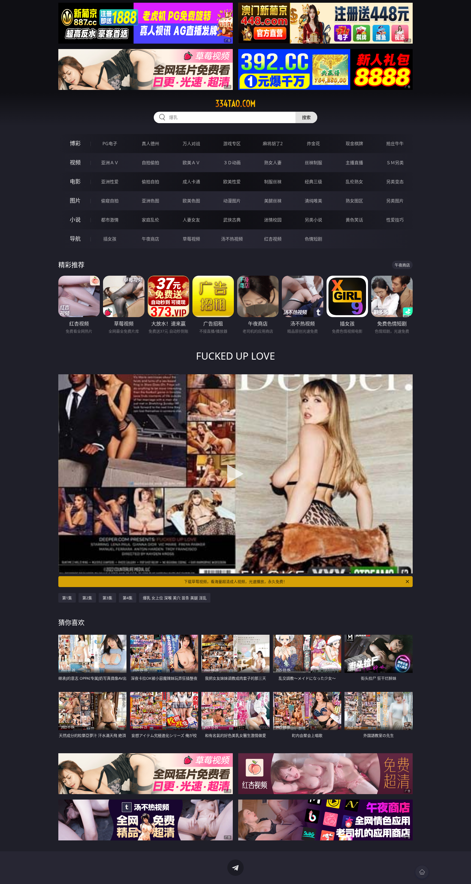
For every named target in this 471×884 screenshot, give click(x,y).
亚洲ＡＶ (110, 163)
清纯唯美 (313, 201)
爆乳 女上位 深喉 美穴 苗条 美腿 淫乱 (175, 597)
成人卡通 (191, 182)
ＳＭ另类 (395, 163)
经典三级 (313, 182)
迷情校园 (273, 220)
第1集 (67, 597)
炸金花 (313, 144)
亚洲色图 (150, 201)
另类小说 (313, 220)
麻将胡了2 (273, 144)
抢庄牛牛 (395, 144)
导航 (75, 238)
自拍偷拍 (150, 163)
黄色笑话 (354, 220)
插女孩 (109, 239)
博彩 (75, 143)
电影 (75, 181)
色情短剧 (313, 239)
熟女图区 (354, 201)
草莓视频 (191, 239)
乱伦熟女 (354, 182)
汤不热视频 (232, 239)
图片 (75, 200)
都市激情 (110, 220)
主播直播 (354, 163)
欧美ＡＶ (191, 163)
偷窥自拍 (110, 201)
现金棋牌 (354, 144)
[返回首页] (421, 872)
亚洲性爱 (110, 182)
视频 (75, 162)
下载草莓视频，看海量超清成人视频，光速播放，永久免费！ (235, 581)
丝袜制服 (313, 163)
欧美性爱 (232, 182)
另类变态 (395, 182)
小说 (75, 219)
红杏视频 (273, 239)
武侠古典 (232, 220)
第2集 (87, 597)
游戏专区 (232, 144)
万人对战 (191, 144)
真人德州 (150, 144)
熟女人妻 (273, 163)
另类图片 (395, 201)
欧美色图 (191, 201)
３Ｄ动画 (232, 163)
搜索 (306, 117)
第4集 (127, 597)
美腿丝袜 (273, 201)
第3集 (107, 597)
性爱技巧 (395, 220)
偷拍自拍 (150, 182)
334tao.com (235, 103)
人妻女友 (191, 220)
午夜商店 (150, 239)
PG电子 (109, 144)
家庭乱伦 (150, 220)
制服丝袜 (273, 182)
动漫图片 (232, 201)
